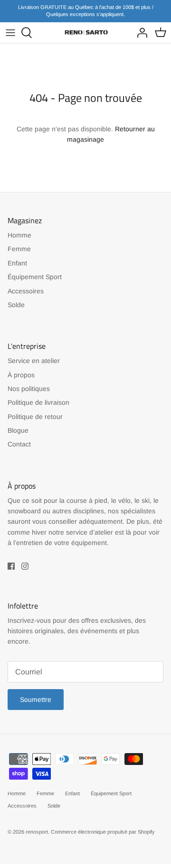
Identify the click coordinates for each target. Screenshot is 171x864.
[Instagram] (24, 566)
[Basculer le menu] (10, 32)
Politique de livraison (38, 402)
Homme (19, 235)
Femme (19, 249)
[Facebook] (11, 566)
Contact (19, 444)
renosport (37, 832)
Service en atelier (34, 360)
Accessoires (26, 291)
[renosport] (85, 32)
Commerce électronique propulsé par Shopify (103, 832)
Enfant (17, 263)
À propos (21, 375)
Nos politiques (29, 388)
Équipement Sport (35, 277)
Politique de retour (35, 416)
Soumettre (35, 699)
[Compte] (139, 32)
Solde (16, 305)
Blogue (18, 430)
